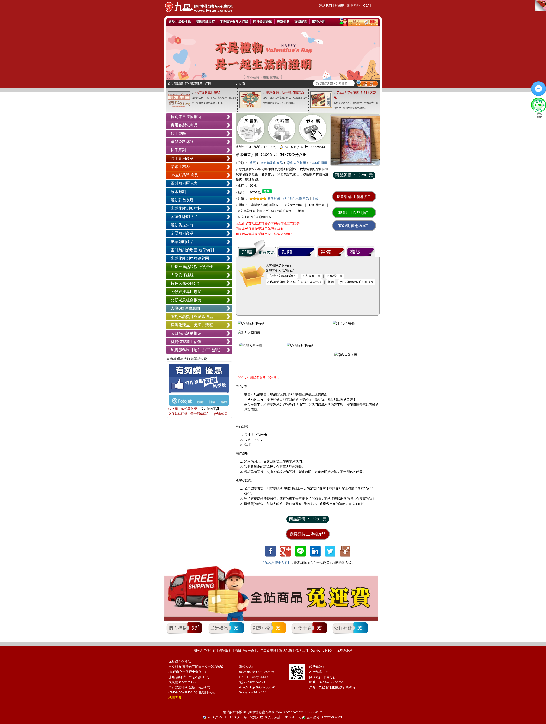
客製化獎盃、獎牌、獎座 (192, 325)
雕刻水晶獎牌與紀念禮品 (192, 316)
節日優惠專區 (262, 21)
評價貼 (339, 5)
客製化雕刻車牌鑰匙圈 (190, 258)
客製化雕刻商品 (184, 216)
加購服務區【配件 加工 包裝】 (197, 350)
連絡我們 (325, 5)
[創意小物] (268, 634)
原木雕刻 (178, 191)
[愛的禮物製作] (199, 13)
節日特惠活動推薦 (186, 333)
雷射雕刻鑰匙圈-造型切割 (192, 250)
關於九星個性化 (179, 21)
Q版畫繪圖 (220, 414)
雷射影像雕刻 (200, 414)
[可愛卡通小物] (309, 634)
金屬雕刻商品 (182, 233)
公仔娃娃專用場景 (186, 291)
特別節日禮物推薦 (186, 116)
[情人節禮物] (184, 634)
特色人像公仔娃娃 (186, 283)
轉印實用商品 (182, 158)
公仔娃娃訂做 (177, 414)
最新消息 (283, 21)
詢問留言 (300, 21)
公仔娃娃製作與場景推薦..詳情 (189, 83)
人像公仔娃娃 (182, 275)
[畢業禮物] (226, 634)
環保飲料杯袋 (182, 141)
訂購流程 (353, 5)
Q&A (366, 5)
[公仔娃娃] (350, 634)
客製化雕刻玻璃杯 (186, 208)
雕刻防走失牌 (182, 225)
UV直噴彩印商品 (184, 175)
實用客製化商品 (184, 125)
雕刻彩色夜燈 (182, 200)
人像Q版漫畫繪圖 (185, 308)
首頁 (242, 84)
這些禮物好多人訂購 (233, 21)
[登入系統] (355, 21)
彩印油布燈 (180, 166)
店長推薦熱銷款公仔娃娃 (192, 266)
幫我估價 (318, 21)
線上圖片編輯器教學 (182, 409)
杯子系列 (178, 150)
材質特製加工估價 (186, 341)
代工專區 (178, 133)
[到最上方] (539, 115)
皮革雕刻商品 (182, 241)
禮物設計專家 (205, 21)
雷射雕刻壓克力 (184, 183)
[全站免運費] (271, 620)
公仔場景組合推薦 (186, 300)
